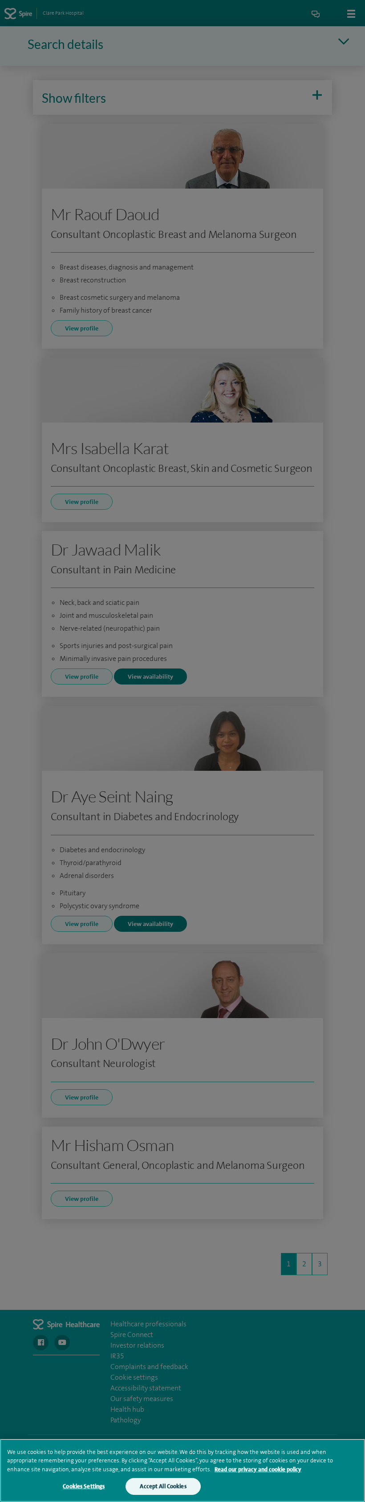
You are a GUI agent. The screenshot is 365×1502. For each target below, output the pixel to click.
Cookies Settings (84, 1486)
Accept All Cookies (163, 1486)
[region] (182, 1470)
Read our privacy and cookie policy (258, 1469)
